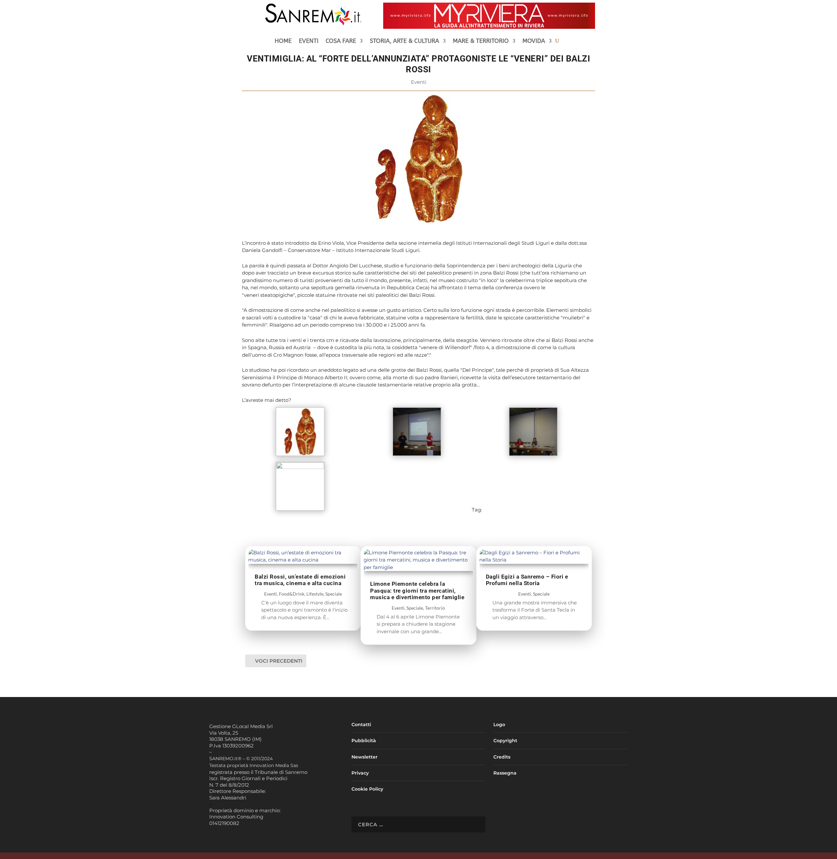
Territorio (435, 608)
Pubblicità (363, 740)
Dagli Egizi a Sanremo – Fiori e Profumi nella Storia (527, 580)
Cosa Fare (341, 42)
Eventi (308, 42)
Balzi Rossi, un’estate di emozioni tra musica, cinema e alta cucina (300, 580)
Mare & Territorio (481, 42)
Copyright (505, 740)
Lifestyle (314, 594)
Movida (533, 42)
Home (283, 42)
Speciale (333, 594)
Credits (501, 757)
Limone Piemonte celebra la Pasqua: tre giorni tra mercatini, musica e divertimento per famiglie (417, 590)
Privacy (360, 773)
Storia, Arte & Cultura (404, 42)
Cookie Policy (367, 789)
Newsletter (364, 757)
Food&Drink (291, 594)
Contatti (361, 724)
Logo (499, 724)
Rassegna (505, 773)
